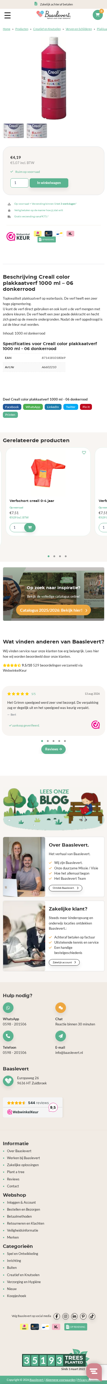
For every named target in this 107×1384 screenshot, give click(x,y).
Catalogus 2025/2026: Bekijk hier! (51, 610)
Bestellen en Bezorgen (23, 1209)
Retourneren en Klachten (25, 1223)
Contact (13, 1186)
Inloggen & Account (21, 1202)
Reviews (52, 749)
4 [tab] (66, 556)
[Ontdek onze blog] (53, 809)
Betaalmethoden (19, 1216)
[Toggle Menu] (8, 15)
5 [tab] (65, 741)
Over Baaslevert (19, 1151)
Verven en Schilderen (79, 29)
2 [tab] (54, 556)
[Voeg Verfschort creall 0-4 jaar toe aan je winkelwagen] (30, 527)
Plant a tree (15, 1172)
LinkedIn (53, 407)
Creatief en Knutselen (47, 29)
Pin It (86, 407)
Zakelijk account (62, 962)
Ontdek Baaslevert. (64, 887)
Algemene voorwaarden (61, 1379)
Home (6, 29)
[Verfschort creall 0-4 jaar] (48, 473)
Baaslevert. (37, 1379)
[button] (85, 453)
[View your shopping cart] (98, 15)
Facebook (12, 407)
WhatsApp (33, 407)
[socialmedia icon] (57, 1316)
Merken (13, 1237)
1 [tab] (48, 556)
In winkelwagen (49, 183)
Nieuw (12, 1289)
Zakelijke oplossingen (23, 1165)
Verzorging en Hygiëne (24, 1282)
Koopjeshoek (16, 1296)
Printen (10, 415)
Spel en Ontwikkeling (22, 1254)
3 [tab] (60, 556)
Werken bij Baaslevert (23, 1158)
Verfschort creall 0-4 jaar (32, 501)
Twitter (71, 407)
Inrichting (14, 1261)
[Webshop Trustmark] (95, 725)
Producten (21, 29)
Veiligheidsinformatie (22, 1230)
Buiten (12, 1268)
